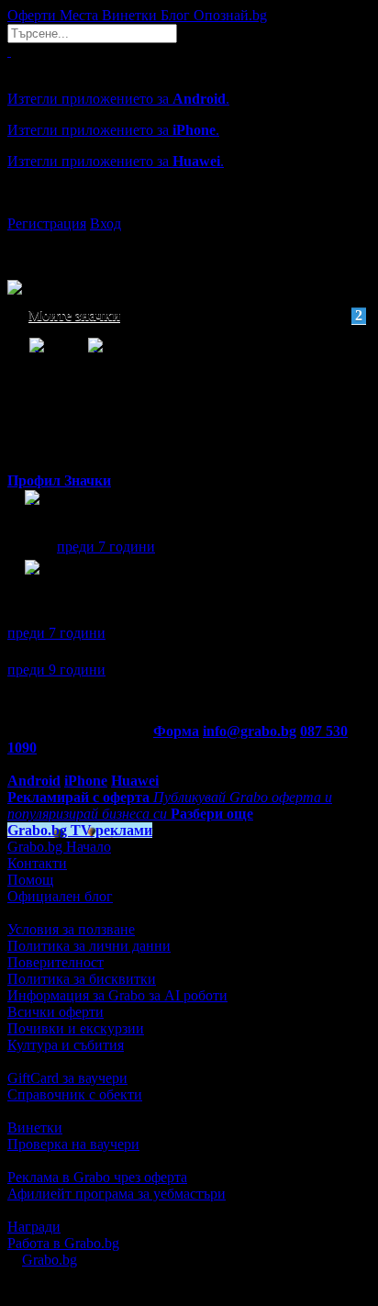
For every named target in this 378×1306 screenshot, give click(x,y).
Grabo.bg (49, 1259)
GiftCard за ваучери (67, 1078)
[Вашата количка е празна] (9, 51)
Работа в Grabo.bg (63, 1243)
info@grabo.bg (249, 731)
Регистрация (46, 223)
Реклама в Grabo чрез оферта (97, 1177)
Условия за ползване (71, 929)
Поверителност (55, 962)
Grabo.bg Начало (59, 846)
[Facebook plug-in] (32, 514)
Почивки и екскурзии (75, 1028)
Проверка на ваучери (73, 1144)
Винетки (34, 1127)
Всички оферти (55, 1012)
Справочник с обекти (74, 1094)
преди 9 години (56, 669)
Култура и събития (65, 1045)
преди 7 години (106, 546)
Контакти (37, 863)
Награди (34, 1226)
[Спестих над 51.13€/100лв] (32, 584)
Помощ (30, 879)
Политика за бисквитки (81, 979)
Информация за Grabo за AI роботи (117, 995)
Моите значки (195, 315)
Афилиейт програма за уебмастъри (116, 1193)
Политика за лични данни (89, 946)
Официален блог (60, 896)
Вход (105, 223)
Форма (176, 731)
